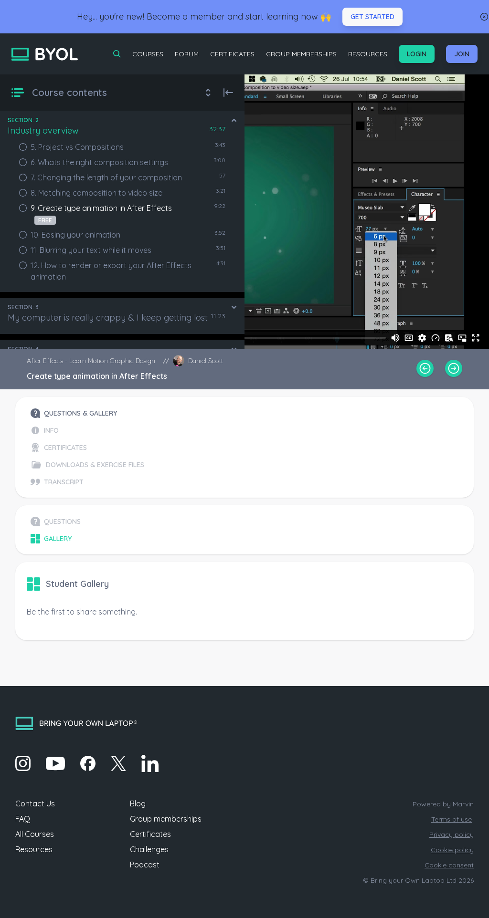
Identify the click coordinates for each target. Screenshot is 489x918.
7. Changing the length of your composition (106, 177)
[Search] (117, 54)
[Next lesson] (453, 368)
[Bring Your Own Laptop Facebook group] (88, 763)
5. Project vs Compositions (77, 147)
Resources (367, 54)
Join (461, 54)
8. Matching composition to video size (96, 193)
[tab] (87, 413)
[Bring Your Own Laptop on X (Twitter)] (118, 763)
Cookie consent (449, 865)
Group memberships (166, 819)
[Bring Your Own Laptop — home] (44, 54)
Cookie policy (452, 849)
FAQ (22, 819)
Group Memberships (301, 54)
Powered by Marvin (443, 804)
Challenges (149, 849)
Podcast (144, 864)
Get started (372, 16)
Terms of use (451, 819)
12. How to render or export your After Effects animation (111, 271)
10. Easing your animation (75, 235)
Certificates (232, 54)
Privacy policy (451, 834)
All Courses (34, 834)
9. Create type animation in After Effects (101, 213)
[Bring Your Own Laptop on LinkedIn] (150, 763)
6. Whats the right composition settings (99, 162)
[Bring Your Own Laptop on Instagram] (23, 763)
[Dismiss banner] (484, 16)
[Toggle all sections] (208, 92)
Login (416, 54)
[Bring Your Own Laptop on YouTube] (55, 763)
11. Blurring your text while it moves (91, 250)
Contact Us (35, 803)
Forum (187, 54)
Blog (138, 803)
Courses (147, 54)
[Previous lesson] (425, 368)
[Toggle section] (234, 120)
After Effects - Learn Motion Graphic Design (91, 360)
